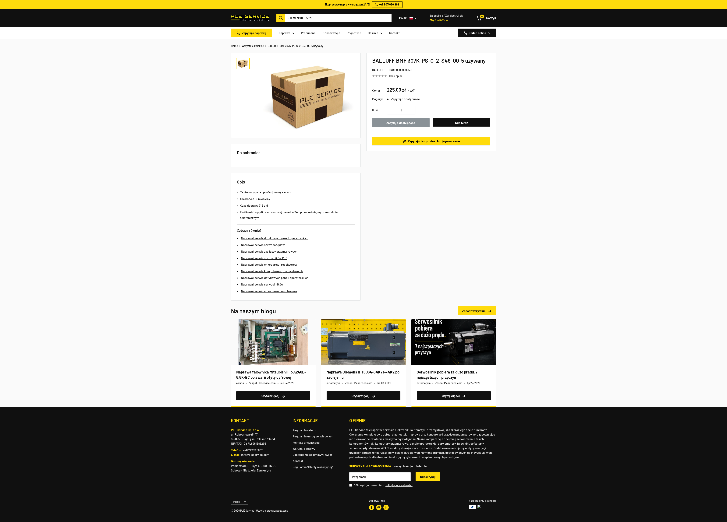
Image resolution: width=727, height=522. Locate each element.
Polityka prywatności (306, 442)
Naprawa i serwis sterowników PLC (264, 258)
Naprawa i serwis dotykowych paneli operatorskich (274, 238)
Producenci (308, 33)
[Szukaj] (280, 18)
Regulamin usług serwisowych (313, 436)
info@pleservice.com (255, 454)
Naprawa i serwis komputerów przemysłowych (272, 271)
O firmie (373, 33)
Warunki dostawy (304, 448)
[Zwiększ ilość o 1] (411, 110)
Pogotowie (354, 33)
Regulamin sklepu (304, 430)
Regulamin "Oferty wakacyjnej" (313, 467)
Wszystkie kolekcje (253, 45)
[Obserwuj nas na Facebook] (371, 507)
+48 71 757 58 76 (253, 450)
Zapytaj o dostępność (400, 122)
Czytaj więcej (270, 396)
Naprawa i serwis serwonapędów (263, 245)
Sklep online (477, 33)
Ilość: (376, 110)
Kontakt (394, 33)
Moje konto (437, 20)
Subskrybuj (427, 476)
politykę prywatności (399, 485)
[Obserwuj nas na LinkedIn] (386, 507)
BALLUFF (377, 70)
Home (234, 45)
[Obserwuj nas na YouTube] (378, 507)
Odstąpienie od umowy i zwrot (312, 454)
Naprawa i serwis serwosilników (262, 284)
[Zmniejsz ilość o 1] (391, 110)
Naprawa (284, 33)
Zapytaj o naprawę (254, 33)
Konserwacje (331, 33)
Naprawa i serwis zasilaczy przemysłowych (269, 251)
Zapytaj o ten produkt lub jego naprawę (433, 141)
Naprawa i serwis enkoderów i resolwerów (269, 264)
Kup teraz (461, 122)
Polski (236, 501)
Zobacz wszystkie (474, 311)
